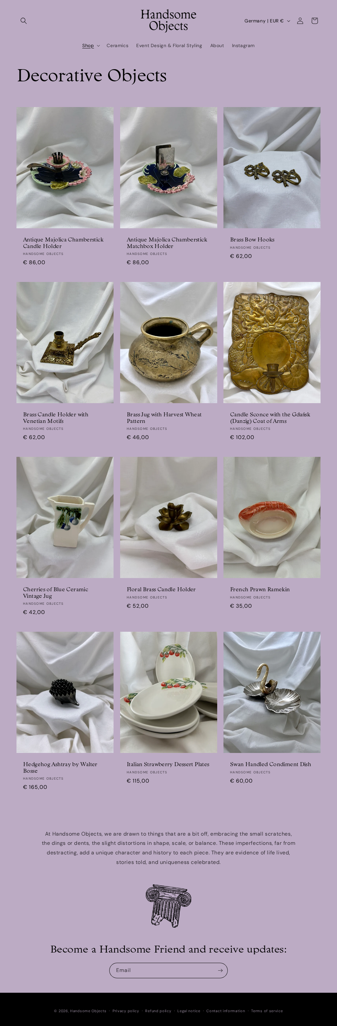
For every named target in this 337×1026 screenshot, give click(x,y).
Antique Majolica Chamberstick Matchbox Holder (167, 243)
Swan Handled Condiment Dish (270, 765)
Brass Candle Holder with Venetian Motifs (55, 418)
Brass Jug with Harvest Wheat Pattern (164, 418)
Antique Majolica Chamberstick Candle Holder (63, 243)
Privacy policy (126, 1011)
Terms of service (267, 1011)
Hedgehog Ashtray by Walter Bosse (60, 768)
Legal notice (188, 1011)
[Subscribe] (220, 970)
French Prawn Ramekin (260, 590)
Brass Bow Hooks (252, 240)
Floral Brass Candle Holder (161, 590)
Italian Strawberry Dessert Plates (168, 765)
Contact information (225, 1011)
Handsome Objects (88, 1011)
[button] (23, 21)
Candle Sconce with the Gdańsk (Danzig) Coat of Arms (270, 418)
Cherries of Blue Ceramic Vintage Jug (55, 593)
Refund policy (158, 1011)
